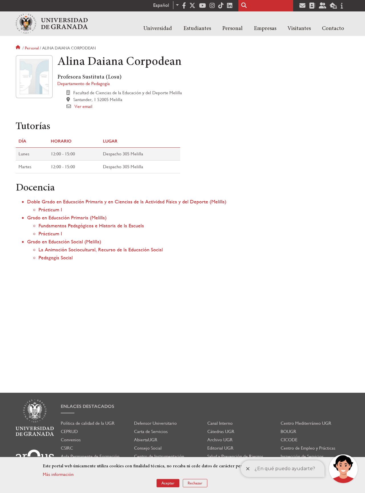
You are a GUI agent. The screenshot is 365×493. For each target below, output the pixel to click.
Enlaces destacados (87, 406)
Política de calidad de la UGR (88, 423)
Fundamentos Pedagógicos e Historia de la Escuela (91, 226)
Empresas (265, 28)
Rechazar (195, 483)
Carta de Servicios (151, 431)
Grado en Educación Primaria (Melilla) (67, 218)
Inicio (18, 48)
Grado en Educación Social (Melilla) (64, 242)
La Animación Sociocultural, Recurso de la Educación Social (100, 249)
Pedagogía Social (55, 257)
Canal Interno (220, 423)
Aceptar (168, 483)
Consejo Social (148, 448)
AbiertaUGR (145, 439)
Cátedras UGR (220, 431)
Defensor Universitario (155, 423)
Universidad (157, 28)
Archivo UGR (220, 439)
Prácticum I (50, 210)
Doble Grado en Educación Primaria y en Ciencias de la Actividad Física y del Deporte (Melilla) (126, 202)
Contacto (333, 28)
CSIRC (67, 448)
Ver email (83, 106)
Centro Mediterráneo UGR (306, 423)
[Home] (52, 24)
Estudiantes (197, 28)
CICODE (289, 439)
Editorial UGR (220, 448)
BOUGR (288, 431)
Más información (58, 474)
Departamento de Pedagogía (83, 83)
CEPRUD (69, 431)
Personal (232, 28)
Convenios (71, 439)
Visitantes (299, 28)
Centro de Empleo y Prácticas (308, 448)
